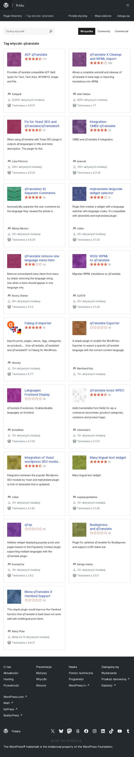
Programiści (76, 679)
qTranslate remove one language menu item (42, 258)
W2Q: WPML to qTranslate (100, 258)
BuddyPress (13, 715)
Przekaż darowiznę (115, 679)
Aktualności (10, 673)
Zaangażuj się (110, 667)
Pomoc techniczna (81, 673)
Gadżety (108, 685)
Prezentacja (43, 667)
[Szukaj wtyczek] (50, 31)
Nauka (73, 667)
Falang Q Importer (38, 323)
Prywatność (11, 685)
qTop (28, 525)
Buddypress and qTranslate (101, 527)
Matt (8, 703)
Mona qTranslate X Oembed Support (38, 594)
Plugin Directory (12, 15)
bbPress (10, 709)
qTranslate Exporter (105, 323)
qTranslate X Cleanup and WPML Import (105, 56)
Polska (16, 731)
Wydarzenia (109, 673)
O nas (7, 667)
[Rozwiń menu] (128, 5)
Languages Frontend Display (37, 392)
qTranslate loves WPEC (107, 390)
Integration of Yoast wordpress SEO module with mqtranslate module (43, 460)
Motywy (41, 673)
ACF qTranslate (36, 54)
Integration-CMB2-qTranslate (103, 124)
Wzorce (41, 685)
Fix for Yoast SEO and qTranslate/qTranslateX (42, 124)
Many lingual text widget (108, 457)
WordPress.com (15, 697)
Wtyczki (41, 679)
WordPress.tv (79, 685)
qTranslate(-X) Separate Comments (40, 191)
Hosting (8, 679)
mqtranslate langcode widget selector (106, 191)
